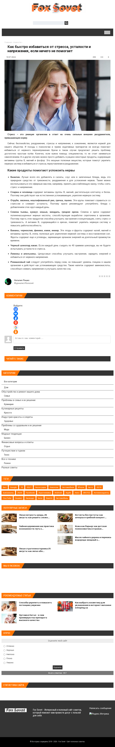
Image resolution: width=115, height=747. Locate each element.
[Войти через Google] (15, 327)
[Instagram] (96, 731)
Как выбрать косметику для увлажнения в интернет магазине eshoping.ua (93, 605)
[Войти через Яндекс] (15, 322)
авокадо (30, 498)
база (40, 498)
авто (90, 487)
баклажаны (8, 492)
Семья (7, 395)
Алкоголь (54, 487)
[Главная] (57, 11)
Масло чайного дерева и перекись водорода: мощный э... (93, 538)
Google (13, 487)
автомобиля (68, 487)
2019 (99, 487)
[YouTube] (91, 731)
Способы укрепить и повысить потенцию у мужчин (35, 603)
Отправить (19, 348)
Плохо (9, 658)
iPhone (81, 487)
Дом (6, 387)
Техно (6, 454)
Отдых (7, 446)
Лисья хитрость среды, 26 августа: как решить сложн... (34, 516)
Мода (6, 429)
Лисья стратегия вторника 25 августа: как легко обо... (35, 549)
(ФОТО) (86, 492)
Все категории (10, 381)
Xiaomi (49, 498)
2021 (29, 487)
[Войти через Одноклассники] (15, 332)
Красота (8, 412)
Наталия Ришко (21, 280)
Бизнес (7, 438)
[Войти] (72, 23)
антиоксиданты (101, 492)
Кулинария (8, 404)
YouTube (7, 498)
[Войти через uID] (15, 309)
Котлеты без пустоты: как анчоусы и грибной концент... (90, 516)
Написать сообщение (100, 708)
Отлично (10, 646)
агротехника (44, 492)
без (4, 487)
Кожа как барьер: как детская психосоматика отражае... (91, 527)
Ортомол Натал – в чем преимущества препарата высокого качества (33, 617)
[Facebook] (102, 723)
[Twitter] (96, 723)
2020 (19, 492)
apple (68, 492)
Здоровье (8, 421)
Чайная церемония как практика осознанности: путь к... (36, 527)
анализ (18, 498)
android (58, 492)
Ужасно (9, 662)
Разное (7, 463)
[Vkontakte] (91, 723)
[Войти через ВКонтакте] (15, 313)
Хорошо (10, 650)
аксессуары (40, 487)
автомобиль (62, 498)
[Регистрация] (79, 23)
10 (22, 487)
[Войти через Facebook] (15, 318)
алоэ (77, 492)
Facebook (30, 492)
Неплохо (10, 654)
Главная (8, 42)
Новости (17, 42)
